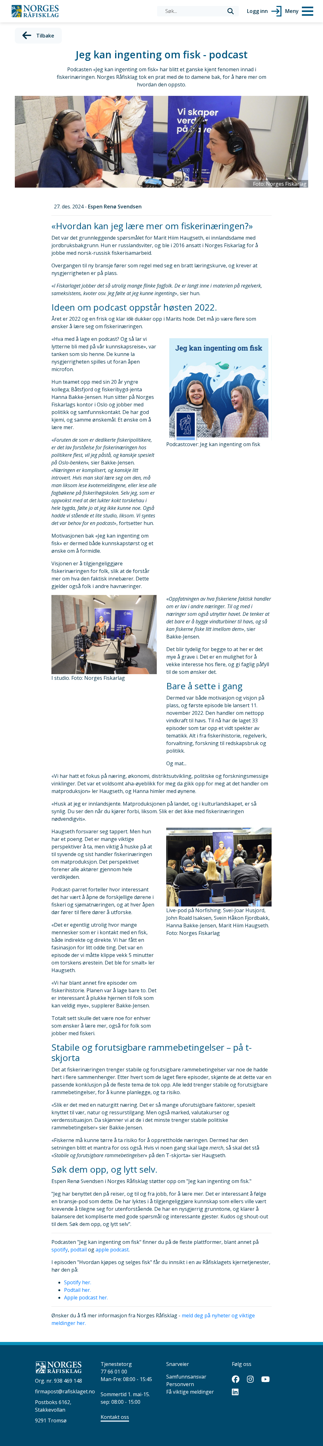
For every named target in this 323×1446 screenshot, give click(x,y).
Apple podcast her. (86, 1297)
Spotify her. (77, 1282)
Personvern (180, 1384)
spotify (59, 1249)
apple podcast (112, 1249)
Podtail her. (77, 1289)
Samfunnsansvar (186, 1376)
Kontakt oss (115, 1417)
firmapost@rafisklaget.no (65, 1391)
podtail (78, 1249)
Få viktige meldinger (190, 1391)
